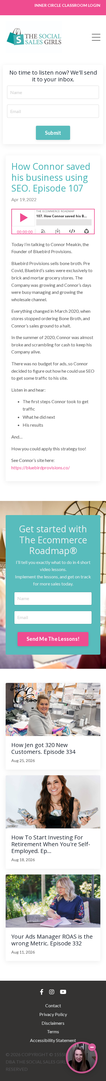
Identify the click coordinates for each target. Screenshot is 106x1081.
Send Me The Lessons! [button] (53, 639)
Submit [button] (53, 133)
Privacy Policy (53, 1014)
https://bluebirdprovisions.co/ (40, 467)
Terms (53, 1031)
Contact (53, 1005)
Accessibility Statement (53, 1040)
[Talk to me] (82, 1057)
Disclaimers (53, 1023)
